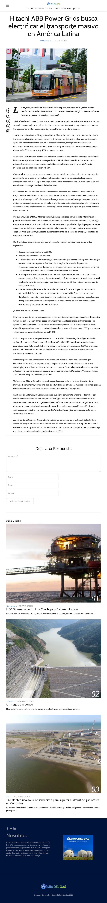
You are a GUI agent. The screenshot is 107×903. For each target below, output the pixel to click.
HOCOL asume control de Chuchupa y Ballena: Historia (42, 609)
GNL (8, 797)
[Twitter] (11, 827)
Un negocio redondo (19, 704)
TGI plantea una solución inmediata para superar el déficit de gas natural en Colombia (53, 801)
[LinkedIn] (14, 827)
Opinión (10, 701)
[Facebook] (7, 827)
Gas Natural (11, 606)
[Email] (8, 131)
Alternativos (44, 41)
